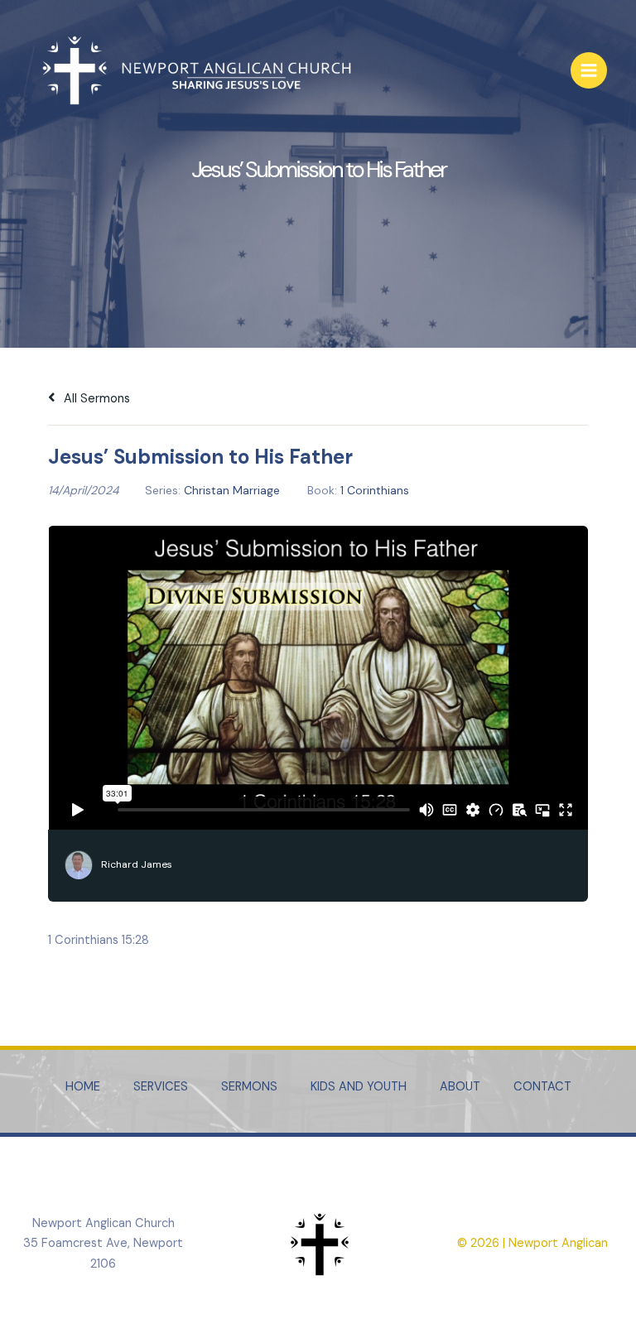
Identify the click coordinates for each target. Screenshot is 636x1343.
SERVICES (160, 1087)
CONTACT (542, 1087)
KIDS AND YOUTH (359, 1087)
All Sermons (95, 399)
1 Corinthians (374, 490)
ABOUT (460, 1087)
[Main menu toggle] (589, 70)
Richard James (136, 864)
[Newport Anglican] (194, 70)
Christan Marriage (232, 490)
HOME (82, 1087)
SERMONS (249, 1087)
